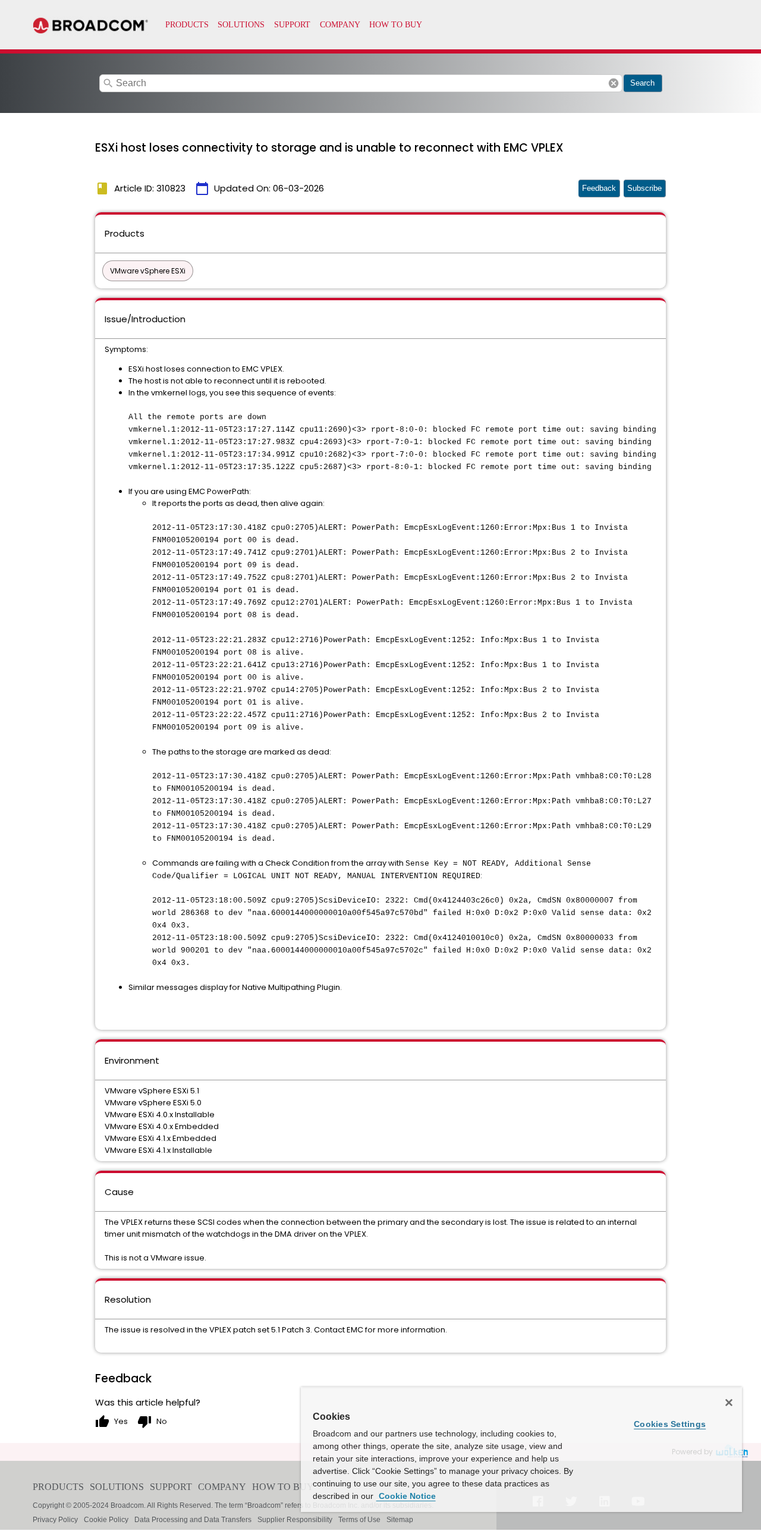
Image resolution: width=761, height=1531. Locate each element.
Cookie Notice (406, 1496)
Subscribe (644, 188)
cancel (614, 83)
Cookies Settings (670, 1424)
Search (642, 82)
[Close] (728, 1402)
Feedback (599, 188)
